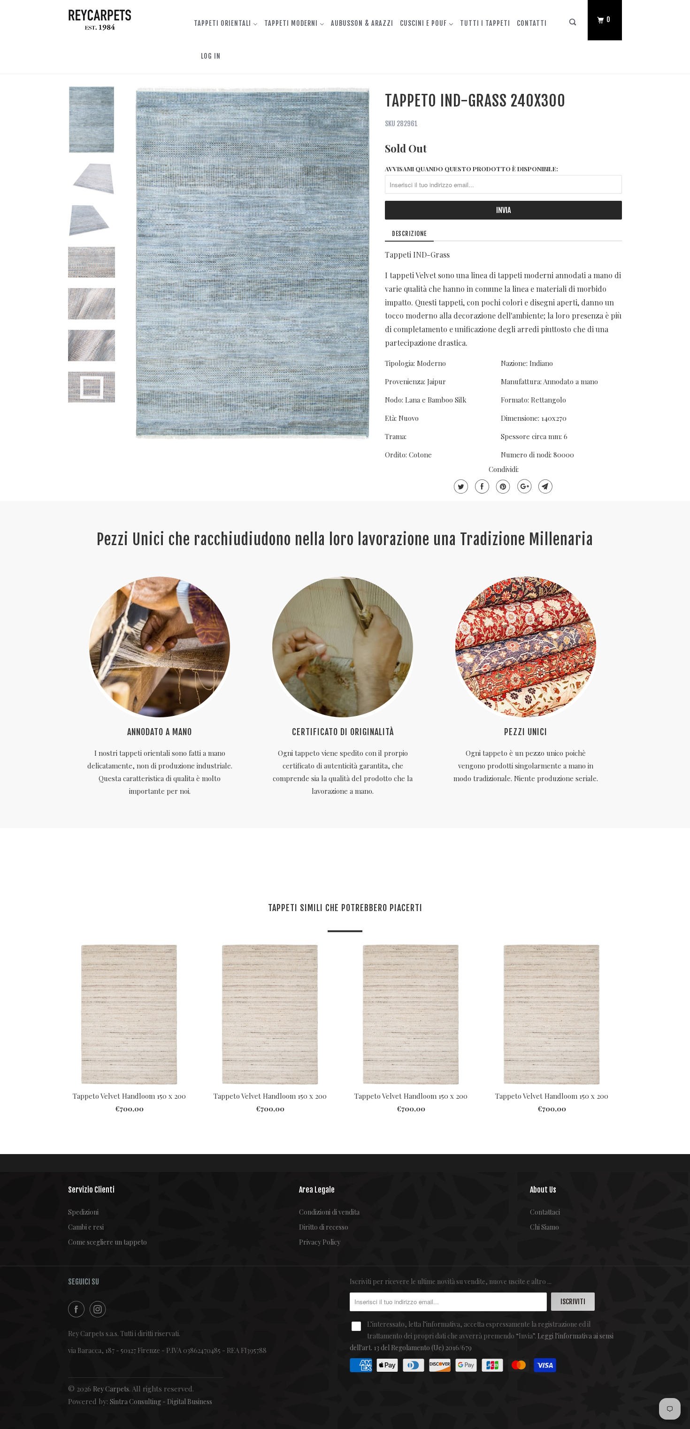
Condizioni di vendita (329, 1212)
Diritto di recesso (323, 1227)
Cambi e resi (86, 1227)
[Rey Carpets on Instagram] (99, 1309)
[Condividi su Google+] (523, 486)
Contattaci (545, 1212)
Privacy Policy (319, 1242)
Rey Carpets (111, 1388)
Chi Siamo (544, 1227)
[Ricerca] (573, 24)
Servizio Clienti (91, 1189)
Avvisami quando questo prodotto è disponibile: (471, 169)
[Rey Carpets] (116, 17)
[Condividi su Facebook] (481, 486)
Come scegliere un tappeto (107, 1242)
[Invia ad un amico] (544, 486)
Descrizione (409, 233)
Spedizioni (83, 1212)
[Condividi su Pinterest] (502, 486)
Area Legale (317, 1189)
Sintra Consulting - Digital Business (161, 1401)
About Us (543, 1189)
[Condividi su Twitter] (460, 486)
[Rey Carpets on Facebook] (78, 1309)
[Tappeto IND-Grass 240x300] (253, 263)
